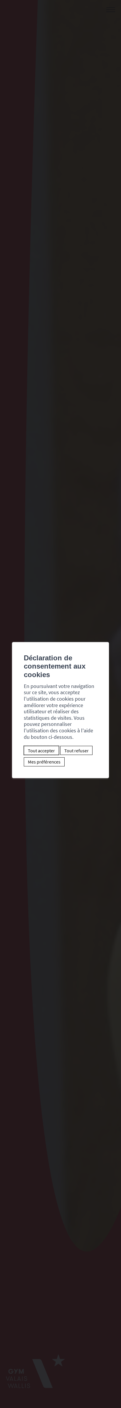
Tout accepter (41, 750)
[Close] (103, 635)
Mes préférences (44, 762)
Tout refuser (76, 750)
